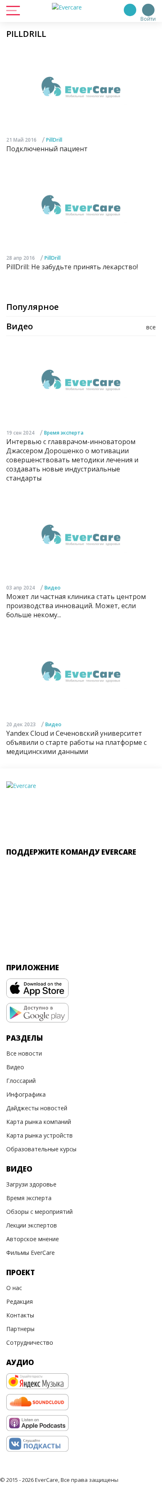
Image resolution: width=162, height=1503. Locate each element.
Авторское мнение (32, 1239)
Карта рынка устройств (39, 1135)
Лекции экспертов (31, 1225)
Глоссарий (21, 1081)
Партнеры (20, 1329)
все (151, 327)
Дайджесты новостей (36, 1108)
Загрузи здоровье (31, 1184)
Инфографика (26, 1094)
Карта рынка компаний (38, 1122)
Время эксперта (63, 432)
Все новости (24, 1053)
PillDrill (54, 139)
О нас (14, 1288)
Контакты (20, 1315)
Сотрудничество (29, 1342)
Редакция (19, 1301)
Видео (52, 587)
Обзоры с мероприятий (39, 1211)
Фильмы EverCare (30, 1253)
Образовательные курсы (41, 1149)
